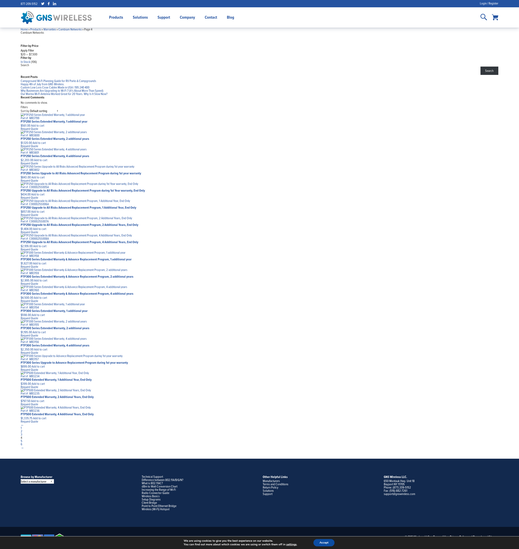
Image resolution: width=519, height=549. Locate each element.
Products (116, 17)
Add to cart (37, 125)
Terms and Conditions (275, 484)
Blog (230, 17)
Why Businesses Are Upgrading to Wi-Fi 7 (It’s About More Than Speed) (62, 90)
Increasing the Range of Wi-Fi (159, 489)
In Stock (25, 61)
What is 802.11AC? (152, 483)
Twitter (43, 4)
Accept (324, 543)
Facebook (49, 4)
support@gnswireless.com (399, 494)
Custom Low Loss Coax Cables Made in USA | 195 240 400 (55, 87)
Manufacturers (271, 481)
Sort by (25, 111)
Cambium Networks (70, 29)
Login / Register (489, 3)
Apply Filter (27, 50)
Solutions (140, 17)
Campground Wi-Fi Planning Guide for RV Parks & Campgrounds (58, 81)
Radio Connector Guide (155, 493)
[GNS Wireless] (56, 17)
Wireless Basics (151, 496)
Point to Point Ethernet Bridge (159, 506)
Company (187, 17)
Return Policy (270, 487)
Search (25, 65)
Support (164, 17)
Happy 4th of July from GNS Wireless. (42, 84)
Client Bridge (149, 502)
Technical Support (152, 476)
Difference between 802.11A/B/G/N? (162, 480)
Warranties (49, 29)
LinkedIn (55, 4)
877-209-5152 (29, 3)
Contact (211, 17)
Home (24, 29)
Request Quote (29, 128)
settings (291, 544)
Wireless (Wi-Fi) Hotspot (155, 509)
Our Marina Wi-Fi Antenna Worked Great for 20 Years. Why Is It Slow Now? (64, 94)
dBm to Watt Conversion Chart (159, 486)
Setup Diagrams (151, 499)
